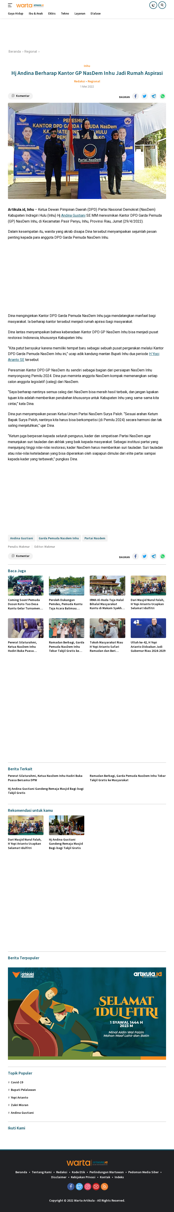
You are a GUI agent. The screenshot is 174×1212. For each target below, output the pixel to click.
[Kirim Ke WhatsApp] (162, 96)
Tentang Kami (42, 1172)
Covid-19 (17, 1082)
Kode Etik (78, 1172)
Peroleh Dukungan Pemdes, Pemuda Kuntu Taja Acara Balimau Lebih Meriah (65, 604)
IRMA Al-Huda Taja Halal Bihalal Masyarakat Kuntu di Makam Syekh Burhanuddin (107, 604)
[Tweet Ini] (144, 96)
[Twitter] (79, 1187)
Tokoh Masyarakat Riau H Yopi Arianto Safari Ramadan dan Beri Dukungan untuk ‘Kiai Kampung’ (106, 646)
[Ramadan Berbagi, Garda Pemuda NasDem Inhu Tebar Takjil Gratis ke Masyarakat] (67, 628)
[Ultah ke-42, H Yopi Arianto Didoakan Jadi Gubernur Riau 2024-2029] (148, 628)
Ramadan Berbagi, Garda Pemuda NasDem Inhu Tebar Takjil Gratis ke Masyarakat (66, 646)
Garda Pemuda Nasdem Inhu (59, 538)
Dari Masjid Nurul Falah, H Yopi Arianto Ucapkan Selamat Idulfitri (147, 604)
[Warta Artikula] (29, 5)
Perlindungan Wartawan (106, 1172)
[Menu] (11, 5)
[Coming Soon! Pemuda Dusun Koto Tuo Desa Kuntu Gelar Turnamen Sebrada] (26, 586)
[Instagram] (87, 1187)
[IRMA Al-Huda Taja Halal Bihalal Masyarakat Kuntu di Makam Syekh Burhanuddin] (107, 586)
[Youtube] (96, 1187)
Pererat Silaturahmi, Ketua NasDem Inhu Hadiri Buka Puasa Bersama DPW (22, 646)
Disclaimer (58, 1177)
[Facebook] (71, 1187)
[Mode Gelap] (153, 5)
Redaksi (79, 81)
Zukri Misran (19, 1105)
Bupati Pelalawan (23, 1090)
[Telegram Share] (153, 96)
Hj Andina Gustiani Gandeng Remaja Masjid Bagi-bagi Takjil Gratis (46, 791)
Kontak (105, 1177)
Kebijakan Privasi (83, 1177)
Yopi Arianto (19, 1097)
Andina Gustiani (73, 215)
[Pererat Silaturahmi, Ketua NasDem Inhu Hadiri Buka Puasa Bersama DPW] (26, 628)
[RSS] (104, 1187)
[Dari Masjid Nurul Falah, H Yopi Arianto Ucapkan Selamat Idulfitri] (148, 586)
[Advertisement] (90, 33)
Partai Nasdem (95, 538)
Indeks (119, 1177)
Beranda (21, 1172)
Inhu (87, 66)
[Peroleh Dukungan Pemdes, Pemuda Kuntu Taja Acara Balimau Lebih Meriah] (67, 586)
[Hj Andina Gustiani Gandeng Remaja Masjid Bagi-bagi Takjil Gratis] (67, 825)
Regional (94, 81)
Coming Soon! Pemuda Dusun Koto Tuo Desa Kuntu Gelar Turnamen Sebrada (24, 604)
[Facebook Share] (135, 96)
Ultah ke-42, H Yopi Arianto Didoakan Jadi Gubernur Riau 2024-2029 (148, 646)
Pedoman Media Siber (143, 1172)
